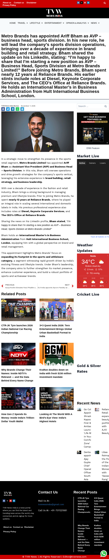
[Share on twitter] (8, 109)
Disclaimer (31, 2)
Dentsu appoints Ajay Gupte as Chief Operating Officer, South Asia (89, 466)
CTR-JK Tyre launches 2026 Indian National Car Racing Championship (17, 329)
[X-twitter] (81, 2)
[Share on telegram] (22, 109)
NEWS (94, 23)
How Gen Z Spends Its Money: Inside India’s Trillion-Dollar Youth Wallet (18, 418)
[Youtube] (85, 2)
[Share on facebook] (3, 109)
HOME (13, 23)
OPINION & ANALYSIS (76, 23)
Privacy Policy (9, 5)
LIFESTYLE (35, 23)
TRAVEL (21, 23)
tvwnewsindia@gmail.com (51, 504)
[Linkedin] (88, 2)
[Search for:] (93, 106)
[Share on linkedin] (12, 109)
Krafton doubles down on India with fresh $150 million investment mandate (55, 373)
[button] (22, 23)
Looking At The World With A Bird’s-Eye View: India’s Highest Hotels (55, 418)
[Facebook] (78, 2)
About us (7, 2)
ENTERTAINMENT (53, 23)
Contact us (19, 2)
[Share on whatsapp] (17, 109)
